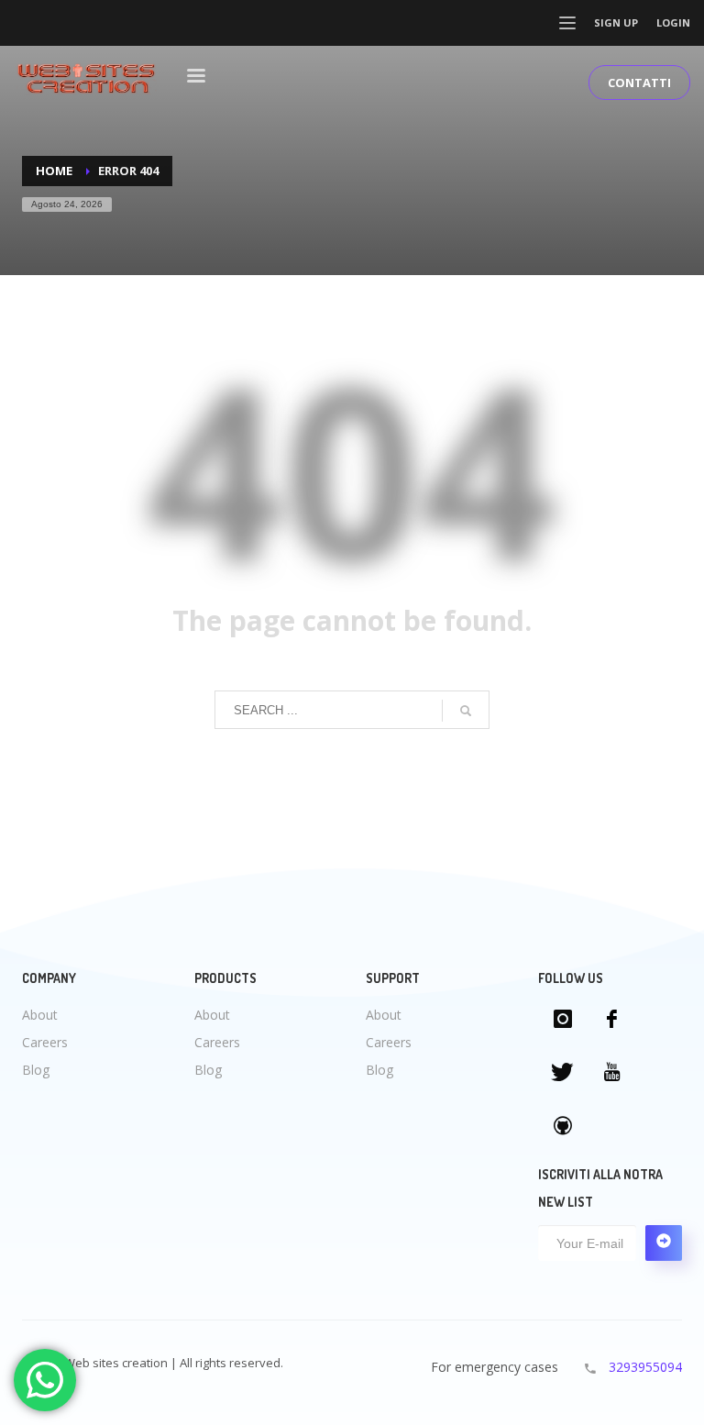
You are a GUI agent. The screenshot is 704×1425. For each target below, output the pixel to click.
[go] (466, 710)
